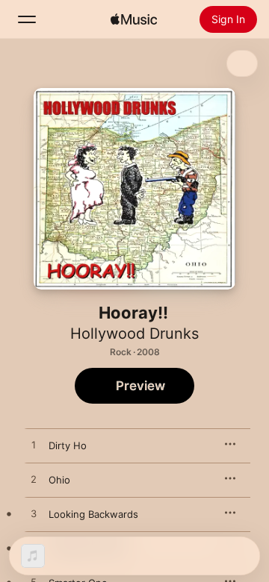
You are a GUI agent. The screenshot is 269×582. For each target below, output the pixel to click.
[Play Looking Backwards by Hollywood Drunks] (34, 514)
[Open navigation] (26, 19)
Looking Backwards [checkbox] (93, 514)
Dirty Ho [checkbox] (68, 445)
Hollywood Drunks (134, 333)
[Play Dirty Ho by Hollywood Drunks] (34, 445)
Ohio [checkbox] (59, 480)
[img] (134, 19)
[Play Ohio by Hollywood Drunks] (34, 479)
